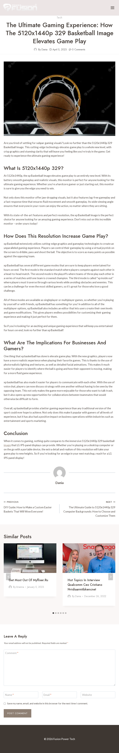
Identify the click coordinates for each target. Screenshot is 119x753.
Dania (44, 49)
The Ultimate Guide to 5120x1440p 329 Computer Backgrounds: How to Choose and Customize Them (89, 509)
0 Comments (78, 49)
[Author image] (35, 49)
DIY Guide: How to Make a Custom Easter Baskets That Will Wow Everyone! (28, 507)
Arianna (20, 587)
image (7, 445)
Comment (11, 653)
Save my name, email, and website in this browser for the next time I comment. (47, 703)
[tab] (53, 613)
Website (87, 694)
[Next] (110, 576)
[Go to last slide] (8, 576)
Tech (59, 17)
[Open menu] (112, 8)
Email (47, 694)
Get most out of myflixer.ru (28, 580)
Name (9, 694)
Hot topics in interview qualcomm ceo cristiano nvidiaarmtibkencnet (85, 585)
